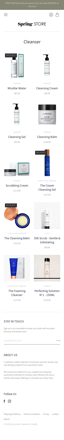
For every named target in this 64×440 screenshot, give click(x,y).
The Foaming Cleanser (16, 293)
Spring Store (15, 424)
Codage (17, 83)
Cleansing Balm (47, 137)
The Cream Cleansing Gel (47, 187)
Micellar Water (17, 88)
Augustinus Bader (47, 181)
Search (7, 419)
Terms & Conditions (31, 414)
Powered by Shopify (29, 424)
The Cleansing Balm (17, 238)
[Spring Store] (32, 24)
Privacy (46, 414)
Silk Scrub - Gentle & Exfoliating (47, 240)
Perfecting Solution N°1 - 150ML (47, 293)
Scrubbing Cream (17, 185)
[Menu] (5, 14)
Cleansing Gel (17, 137)
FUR (47, 233)
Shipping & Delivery (12, 414)
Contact (55, 414)
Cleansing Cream (47, 88)
